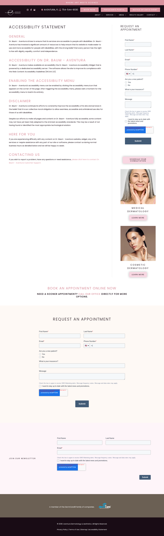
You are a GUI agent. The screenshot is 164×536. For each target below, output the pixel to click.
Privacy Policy (62, 529)
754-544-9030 (70, 9)
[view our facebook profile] (31, 10)
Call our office (89, 294)
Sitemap (84, 529)
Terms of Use (74, 529)
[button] (89, 9)
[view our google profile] (34, 10)
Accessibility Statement (97, 529)
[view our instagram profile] (27, 10)
